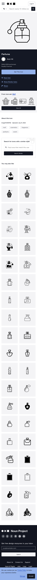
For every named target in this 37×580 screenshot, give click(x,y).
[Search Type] (5, 9)
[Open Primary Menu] (3, 4)
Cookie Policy (21, 570)
